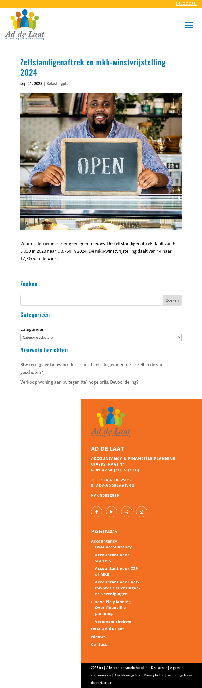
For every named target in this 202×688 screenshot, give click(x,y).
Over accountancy (113, 546)
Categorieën (32, 329)
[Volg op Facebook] (96, 511)
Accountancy (104, 541)
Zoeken (172, 300)
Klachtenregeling (127, 675)
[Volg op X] (126, 511)
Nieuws (98, 636)
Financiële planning (111, 601)
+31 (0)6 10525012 (114, 479)
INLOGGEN (186, 3)
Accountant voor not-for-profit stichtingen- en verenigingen (117, 587)
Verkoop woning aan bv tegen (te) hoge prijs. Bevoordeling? (79, 382)
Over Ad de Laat (107, 628)
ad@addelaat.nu (115, 485)
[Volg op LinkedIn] (111, 511)
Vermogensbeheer (113, 621)
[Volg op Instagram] (141, 511)
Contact (99, 644)
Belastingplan (59, 83)
